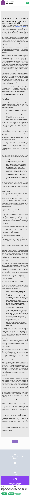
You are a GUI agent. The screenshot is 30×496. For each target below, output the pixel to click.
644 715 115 (15, 474)
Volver (15, 441)
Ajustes (18, 493)
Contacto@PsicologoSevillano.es (15, 466)
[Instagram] (16, 479)
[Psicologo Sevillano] (7, 3)
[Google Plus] (13, 479)
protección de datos (20, 26)
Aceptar (4, 493)
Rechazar (11, 493)
